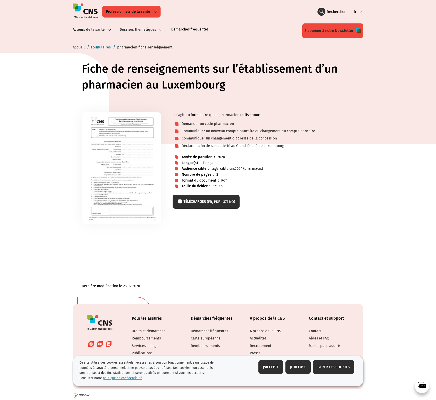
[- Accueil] (85, 11)
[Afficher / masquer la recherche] (321, 12)
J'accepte (271, 367)
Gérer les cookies (333, 367)
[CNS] (422, 386)
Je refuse (298, 367)
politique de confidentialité (122, 378)
